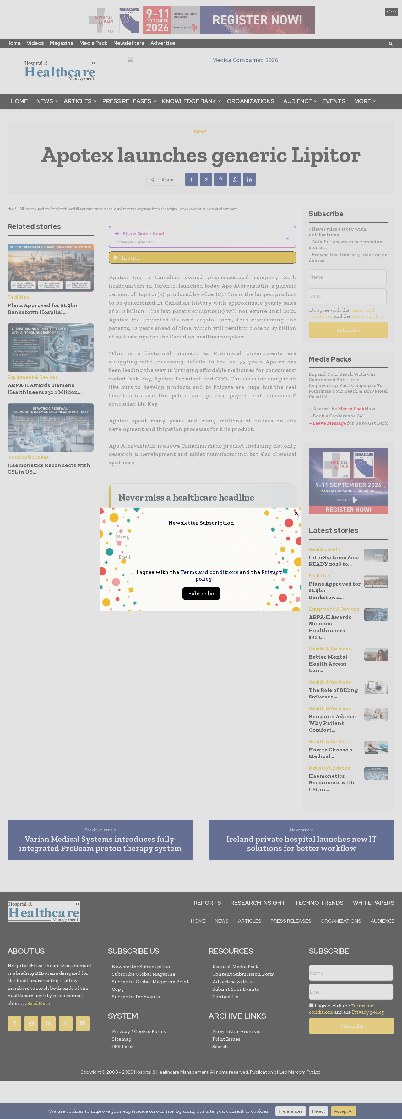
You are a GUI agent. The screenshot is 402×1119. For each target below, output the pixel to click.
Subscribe (201, 593)
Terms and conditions (209, 572)
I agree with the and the (208, 575)
